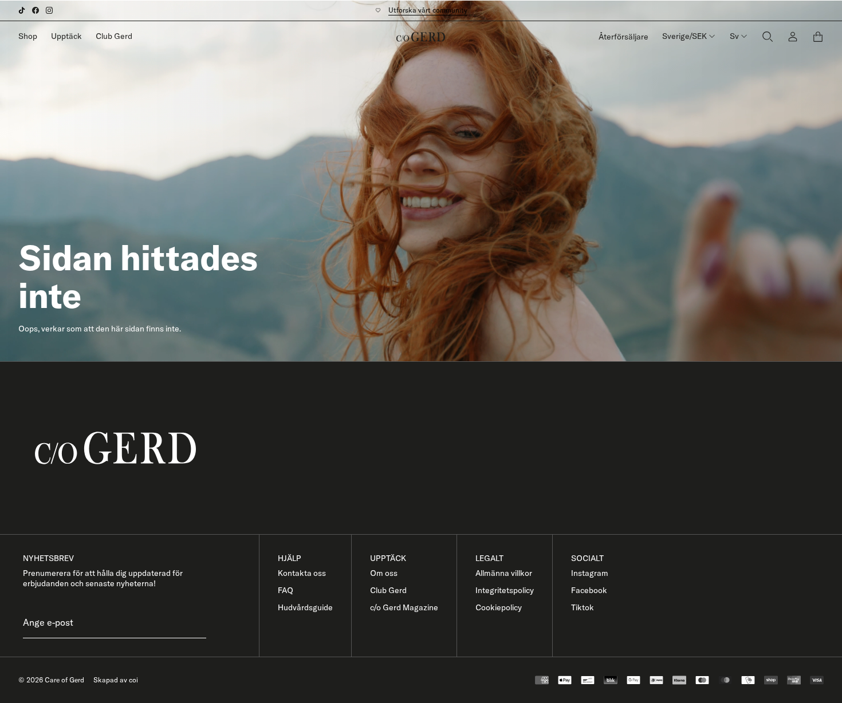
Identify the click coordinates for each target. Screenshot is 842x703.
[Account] (792, 36)
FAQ (285, 590)
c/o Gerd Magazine (404, 607)
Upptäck (66, 36)
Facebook (589, 590)
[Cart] (818, 36)
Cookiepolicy (498, 607)
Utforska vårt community (427, 10)
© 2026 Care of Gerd (51, 680)
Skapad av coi (115, 680)
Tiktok (582, 607)
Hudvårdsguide (305, 607)
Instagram (589, 573)
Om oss (384, 573)
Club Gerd (114, 36)
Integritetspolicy (504, 590)
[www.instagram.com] (49, 10)
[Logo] (420, 36)
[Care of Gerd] (430, 447)
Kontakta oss (302, 573)
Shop (27, 36)
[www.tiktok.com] (21, 10)
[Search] (767, 36)
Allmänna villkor (503, 573)
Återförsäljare (623, 36)
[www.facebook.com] (35, 10)
